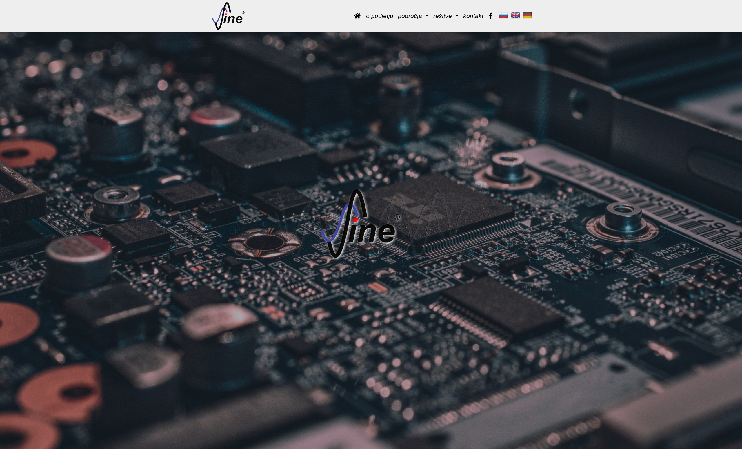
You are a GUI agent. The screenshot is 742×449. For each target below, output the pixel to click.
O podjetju (379, 15)
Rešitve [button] (443, 15)
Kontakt (473, 15)
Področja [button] (411, 15)
